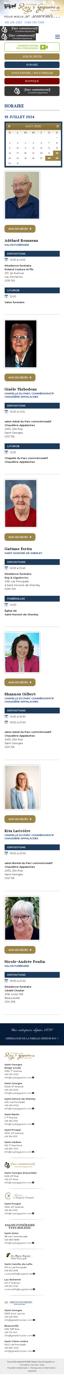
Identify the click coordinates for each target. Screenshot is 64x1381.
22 (57, 153)
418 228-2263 (13, 22)
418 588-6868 (11, 1239)
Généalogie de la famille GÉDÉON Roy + (32, 1038)
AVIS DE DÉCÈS (32, 56)
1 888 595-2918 (34, 22)
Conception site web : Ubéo (32, 1365)
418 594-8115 (10, 1136)
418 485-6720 (11, 1105)
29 (56, 158)
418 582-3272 (11, 1148)
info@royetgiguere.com (17, 1077)
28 (49, 158)
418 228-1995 (11, 1316)
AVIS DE (18, 228)
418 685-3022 (11, 1347)
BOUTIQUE (32, 81)
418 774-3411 (10, 1332)
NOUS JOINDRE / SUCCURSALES (32, 73)
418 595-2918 (11, 1270)
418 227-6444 (11, 1179)
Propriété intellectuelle (17, 1368)
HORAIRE (32, 64)
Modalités (32, 1371)
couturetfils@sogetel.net (18, 1273)
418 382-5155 (11, 1120)
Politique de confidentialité (42, 1368)
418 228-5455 (11, 1089)
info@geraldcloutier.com (18, 1320)
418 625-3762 (11, 1286)
